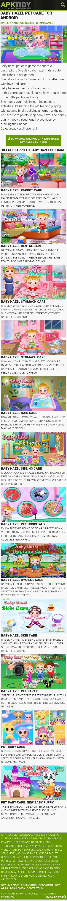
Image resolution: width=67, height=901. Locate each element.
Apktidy (5, 22)
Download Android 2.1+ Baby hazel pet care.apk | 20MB (34, 140)
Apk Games (46, 884)
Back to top (54, 897)
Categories (29, 884)
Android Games (23, 22)
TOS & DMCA (17, 888)
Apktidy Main (10, 884)
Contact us (35, 888)
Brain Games (44, 22)
